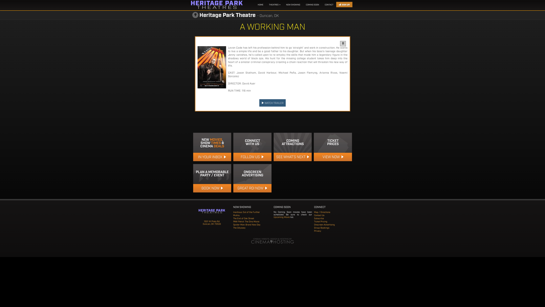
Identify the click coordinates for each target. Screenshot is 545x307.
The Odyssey (239, 228)
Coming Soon (312, 5)
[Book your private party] (212, 178)
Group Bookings (321, 228)
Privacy (317, 231)
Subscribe (319, 218)
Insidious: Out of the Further (246, 212)
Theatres (274, 5)
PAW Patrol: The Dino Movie (246, 221)
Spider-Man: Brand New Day (246, 224)
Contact (329, 5)
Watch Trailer (274, 103)
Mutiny (236, 215)
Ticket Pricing (320, 221)
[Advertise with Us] (252, 178)
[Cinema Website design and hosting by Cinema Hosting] (272, 241)
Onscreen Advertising (324, 224)
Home (260, 5)
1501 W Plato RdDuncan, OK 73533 (212, 223)
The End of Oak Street (243, 218)
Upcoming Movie (282, 217)
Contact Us (319, 215)
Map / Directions (322, 212)
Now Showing (293, 5)
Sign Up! (345, 5)
